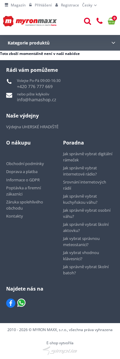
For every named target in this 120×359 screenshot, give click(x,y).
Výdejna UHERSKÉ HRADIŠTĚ (32, 126)
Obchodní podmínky (25, 163)
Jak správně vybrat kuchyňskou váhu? (80, 199)
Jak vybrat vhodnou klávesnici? (81, 255)
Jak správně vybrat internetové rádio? (80, 171)
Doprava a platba (22, 171)
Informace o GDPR (23, 180)
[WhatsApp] (21, 303)
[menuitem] (15, 5)
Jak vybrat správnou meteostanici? (81, 241)
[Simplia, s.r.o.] (60, 350)
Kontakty (14, 216)
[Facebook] (10, 303)
